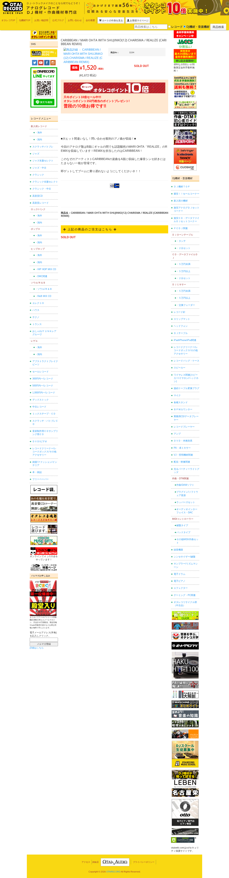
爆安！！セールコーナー (186, 193)
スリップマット (182, 319)
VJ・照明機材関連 (183, 454)
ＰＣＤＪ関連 (181, 228)
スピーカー (179, 367)
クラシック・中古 (41, 188)
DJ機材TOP (24, 20)
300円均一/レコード (42, 378)
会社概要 (90, 20)
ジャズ (35, 153)
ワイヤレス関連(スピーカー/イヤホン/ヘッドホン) (186, 378)
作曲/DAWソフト (185, 485)
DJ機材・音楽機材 (197, 27)
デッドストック (40, 399)
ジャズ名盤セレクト (42, 160)
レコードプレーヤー (184, 426)
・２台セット (183, 248)
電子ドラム (179, 574)
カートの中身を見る (112, 20)
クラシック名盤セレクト (45, 181)
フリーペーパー (40, 479)
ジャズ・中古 (39, 167)
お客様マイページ (138, 20)
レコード (176, 27)
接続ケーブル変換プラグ (186, 388)
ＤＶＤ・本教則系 (183, 440)
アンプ (177, 433)
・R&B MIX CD (43, 296)
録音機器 (178, 549)
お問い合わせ (75, 20)
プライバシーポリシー (143, 862)
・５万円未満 (183, 264)
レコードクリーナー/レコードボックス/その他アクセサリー (44, 451)
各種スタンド (181, 402)
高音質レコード (40, 203)
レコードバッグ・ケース (186, 360)
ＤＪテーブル (181, 333)
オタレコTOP (8, 20)
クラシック (38, 174)
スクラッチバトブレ (42, 146)
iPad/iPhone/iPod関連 (185, 340)
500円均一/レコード (42, 385)
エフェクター (181, 588)
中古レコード (39, 406)
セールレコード (40, 371)
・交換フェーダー (185, 305)
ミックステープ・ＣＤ (44, 413)
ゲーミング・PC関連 (185, 595)
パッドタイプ (183, 532)
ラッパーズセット (185, 502)
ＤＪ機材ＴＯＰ (182, 186)
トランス (37, 324)
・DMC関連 (41, 276)
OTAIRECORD (113, 871)
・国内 (38, 139)
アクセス (86, 862)
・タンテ (181, 241)
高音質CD (37, 196)
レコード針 (179, 312)
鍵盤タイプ (182, 525)
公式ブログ (58, 20)
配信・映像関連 (182, 461)
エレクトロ (38, 303)
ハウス (35, 310)
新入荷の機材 (181, 200)
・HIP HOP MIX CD (45, 269)
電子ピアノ (179, 581)
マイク (177, 395)
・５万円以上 (183, 271)
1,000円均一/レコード (43, 392)
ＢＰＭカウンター (183, 409)
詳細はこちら (37, 647)
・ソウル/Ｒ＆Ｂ (43, 289)
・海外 (38, 132)
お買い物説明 (41, 20)
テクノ (35, 317)
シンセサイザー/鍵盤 (184, 556)
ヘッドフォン (181, 326)
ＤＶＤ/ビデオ (39, 441)
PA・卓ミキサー (182, 448)
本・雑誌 (37, 472)
